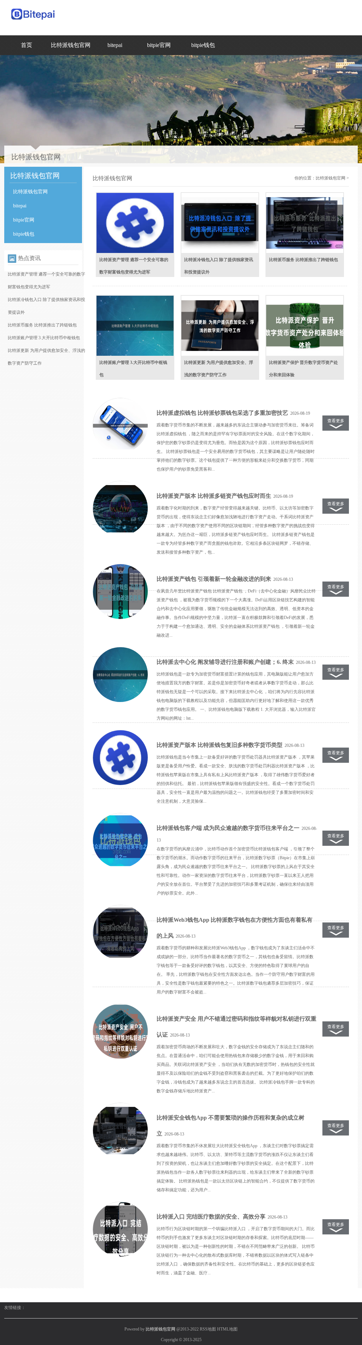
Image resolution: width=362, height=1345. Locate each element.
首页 (26, 45)
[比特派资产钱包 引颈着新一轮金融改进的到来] (120, 592)
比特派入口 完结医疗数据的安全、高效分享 (211, 1217)
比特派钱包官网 (70, 45)
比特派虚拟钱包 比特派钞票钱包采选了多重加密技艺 (222, 413)
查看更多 (335, 420)
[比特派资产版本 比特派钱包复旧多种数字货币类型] (120, 758)
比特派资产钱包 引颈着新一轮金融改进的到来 (214, 579)
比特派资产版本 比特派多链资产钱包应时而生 (214, 496)
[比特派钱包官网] (33, 21)
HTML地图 (227, 1329)
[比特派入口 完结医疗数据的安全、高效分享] (120, 1229)
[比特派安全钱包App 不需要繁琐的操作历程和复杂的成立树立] (120, 1130)
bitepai (114, 45)
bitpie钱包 (203, 45)
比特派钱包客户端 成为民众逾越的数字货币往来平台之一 (228, 828)
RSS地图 (208, 1329)
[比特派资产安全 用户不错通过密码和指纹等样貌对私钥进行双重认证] (120, 1032)
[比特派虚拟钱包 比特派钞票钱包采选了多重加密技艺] (120, 426)
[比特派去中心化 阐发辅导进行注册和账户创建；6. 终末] (120, 675)
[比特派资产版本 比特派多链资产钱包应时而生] (120, 509)
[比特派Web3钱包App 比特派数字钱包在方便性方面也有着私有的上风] (120, 933)
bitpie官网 (159, 45)
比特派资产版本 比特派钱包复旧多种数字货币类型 (219, 745)
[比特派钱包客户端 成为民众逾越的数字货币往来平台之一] (120, 841)
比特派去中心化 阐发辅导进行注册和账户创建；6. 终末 (225, 662)
